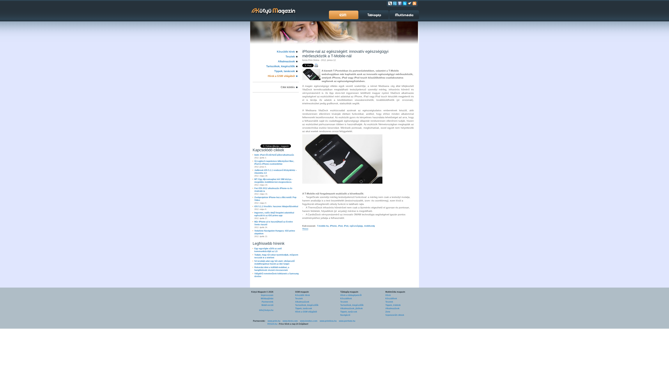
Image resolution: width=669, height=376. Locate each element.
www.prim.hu (274, 321)
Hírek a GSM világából (281, 76)
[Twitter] (405, 3)
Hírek (388, 295)
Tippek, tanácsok (284, 71)
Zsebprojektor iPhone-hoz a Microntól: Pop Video (275, 198)
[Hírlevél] (395, 3)
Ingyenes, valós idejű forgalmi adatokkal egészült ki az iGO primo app (274, 214)
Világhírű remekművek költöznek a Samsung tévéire (276, 275)
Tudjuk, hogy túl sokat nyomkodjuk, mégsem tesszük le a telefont (276, 256)
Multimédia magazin (395, 292)
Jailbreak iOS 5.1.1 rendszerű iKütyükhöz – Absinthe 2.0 (275, 171)
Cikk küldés (288, 87)
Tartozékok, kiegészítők (280, 66)
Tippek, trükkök (393, 305)
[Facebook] (400, 3)
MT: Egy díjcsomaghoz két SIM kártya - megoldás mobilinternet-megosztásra (273, 180)
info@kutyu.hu (266, 310)
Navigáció (345, 315)
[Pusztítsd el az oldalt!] (410, 3)
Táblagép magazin (349, 292)
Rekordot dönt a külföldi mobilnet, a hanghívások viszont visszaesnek (271, 268)
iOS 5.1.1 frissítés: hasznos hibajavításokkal (276, 206)
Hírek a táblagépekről (351, 295)
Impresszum (267, 295)
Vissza (305, 229)
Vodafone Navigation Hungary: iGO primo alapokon (274, 232)
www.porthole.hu (347, 321)
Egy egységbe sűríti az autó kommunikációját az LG (268, 250)
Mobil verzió (267, 305)
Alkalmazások (286, 61)
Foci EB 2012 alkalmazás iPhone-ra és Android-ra (273, 189)
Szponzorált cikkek (394, 315)
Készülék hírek (286, 51)
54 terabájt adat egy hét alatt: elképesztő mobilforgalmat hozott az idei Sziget (274, 262)
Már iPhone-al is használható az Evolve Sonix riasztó (273, 223)
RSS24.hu (272, 324)
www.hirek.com (290, 321)
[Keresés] (390, 3)
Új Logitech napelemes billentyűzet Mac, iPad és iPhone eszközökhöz (274, 162)
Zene (387, 312)
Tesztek (290, 56)
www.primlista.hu (328, 321)
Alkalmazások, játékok (351, 308)
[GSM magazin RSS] (414, 3)
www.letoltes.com (308, 321)
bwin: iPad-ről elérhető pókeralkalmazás (274, 155)
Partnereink (267, 302)
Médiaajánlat (267, 298)
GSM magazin (302, 292)
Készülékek (346, 298)
